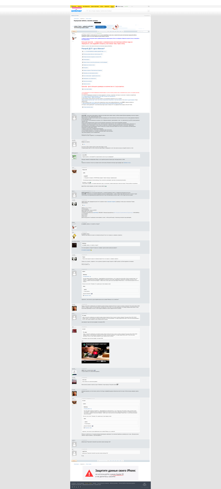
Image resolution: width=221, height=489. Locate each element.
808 (120, 31)
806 (117, 31)
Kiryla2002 (73, 377)
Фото (84, 144)
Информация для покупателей (88, 484)
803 (112, 31)
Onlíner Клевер (120, 6)
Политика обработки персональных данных (127, 483)
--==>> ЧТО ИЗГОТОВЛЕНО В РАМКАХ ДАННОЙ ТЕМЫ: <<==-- (95, 51)
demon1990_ (74, 140)
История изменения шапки (88, 107)
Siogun (73, 232)
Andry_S (73, 113)
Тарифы (90, 483)
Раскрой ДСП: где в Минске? (93, 49)
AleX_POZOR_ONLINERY (76, 241)
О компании (73, 483)
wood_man (73, 368)
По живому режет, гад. (87, 276)
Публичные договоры (114, 483)
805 (115, 31)
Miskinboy (73, 33)
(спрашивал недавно (111, 201)
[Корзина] (148, 11)
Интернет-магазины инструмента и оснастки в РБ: (92, 56)
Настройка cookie (97, 484)
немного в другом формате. (129, 99)
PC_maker (73, 304)
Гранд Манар (95, 212)
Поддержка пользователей (76, 484)
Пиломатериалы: (86, 59)
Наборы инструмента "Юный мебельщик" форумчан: (93, 70)
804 (113, 31)
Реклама (86, 483)
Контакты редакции (80, 483)
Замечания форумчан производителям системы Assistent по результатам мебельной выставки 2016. (103, 103)
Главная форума (76, 18)
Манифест (94, 483)
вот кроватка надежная (86, 249)
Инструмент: (86, 67)
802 (110, 31)
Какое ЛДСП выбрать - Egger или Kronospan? (92, 97)
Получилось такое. (87, 295)
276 (107, 31)
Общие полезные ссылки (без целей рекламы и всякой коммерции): (95, 62)
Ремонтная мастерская (88, 81)
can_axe (73, 269)
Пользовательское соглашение (103, 483)
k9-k (72, 449)
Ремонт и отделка (88, 18)
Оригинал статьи (127, 162)
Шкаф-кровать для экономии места (90, 78)
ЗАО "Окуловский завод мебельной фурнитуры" (123, 212)
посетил (93, 102)
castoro (73, 167)
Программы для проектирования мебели (91, 73)
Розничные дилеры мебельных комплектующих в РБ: (93, 54)
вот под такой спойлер (88, 89)
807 (119, 31)
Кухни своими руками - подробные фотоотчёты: (92, 75)
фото (84, 205)
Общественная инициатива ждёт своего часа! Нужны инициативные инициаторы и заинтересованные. (102, 99)
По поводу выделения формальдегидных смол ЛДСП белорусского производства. (99, 96)
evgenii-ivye (73, 440)
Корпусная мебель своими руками (86, 20)
